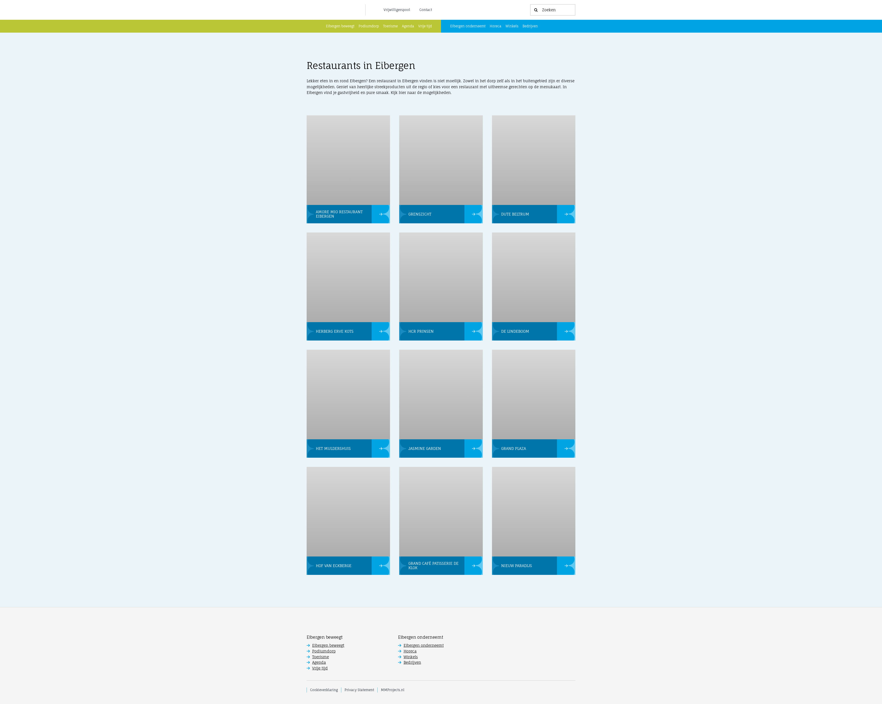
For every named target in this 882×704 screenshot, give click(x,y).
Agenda (319, 662)
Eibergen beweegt (328, 645)
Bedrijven (412, 662)
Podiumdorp (324, 651)
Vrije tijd (320, 668)
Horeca (410, 651)
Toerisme (320, 657)
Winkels (411, 657)
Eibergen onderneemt (424, 645)
